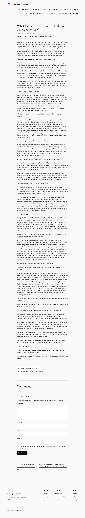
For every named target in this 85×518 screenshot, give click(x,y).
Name (19, 423)
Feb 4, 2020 (20, 33)
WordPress (18, 510)
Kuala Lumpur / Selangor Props (43, 36)
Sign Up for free (52, 350)
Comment (20, 404)
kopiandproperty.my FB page (35, 350)
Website (19, 439)
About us (25, 9)
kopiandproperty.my (20, 4)
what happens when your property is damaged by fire (32, 371)
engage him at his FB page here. (36, 340)
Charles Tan (30, 33)
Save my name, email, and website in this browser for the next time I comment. (42, 448)
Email (19, 431)
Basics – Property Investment (26, 36)
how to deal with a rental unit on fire (27, 368)
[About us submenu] (28, 9)
